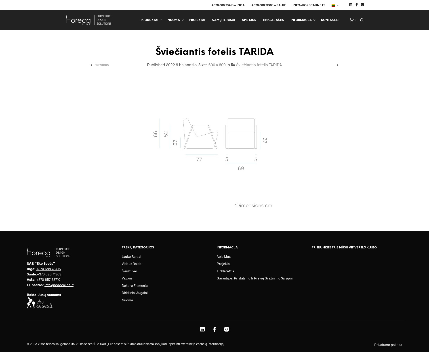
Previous (102, 65)
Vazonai (127, 278)
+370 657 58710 (48, 279)
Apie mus (249, 20)
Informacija (301, 20)
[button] (353, 20)
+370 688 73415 (48, 269)
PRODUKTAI (149, 20)
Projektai (197, 20)
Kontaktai (330, 20)
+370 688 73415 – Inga (228, 5)
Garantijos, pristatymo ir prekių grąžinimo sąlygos (255, 278)
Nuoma (174, 20)
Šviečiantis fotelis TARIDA (259, 64)
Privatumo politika (388, 345)
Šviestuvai (129, 271)
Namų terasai (223, 20)
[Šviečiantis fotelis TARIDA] (214, 145)
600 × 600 (217, 64)
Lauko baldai (131, 256)
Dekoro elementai (135, 285)
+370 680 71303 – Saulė (268, 5)
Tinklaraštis (273, 20)
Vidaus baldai (132, 264)
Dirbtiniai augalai (135, 293)
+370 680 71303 (49, 274)
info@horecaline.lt (309, 5)
